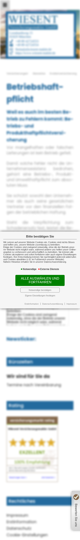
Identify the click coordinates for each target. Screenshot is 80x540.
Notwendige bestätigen (40, 290)
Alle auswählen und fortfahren (40, 280)
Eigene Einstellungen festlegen (40, 295)
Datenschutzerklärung (52, 304)
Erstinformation (32, 304)
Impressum (71, 304)
